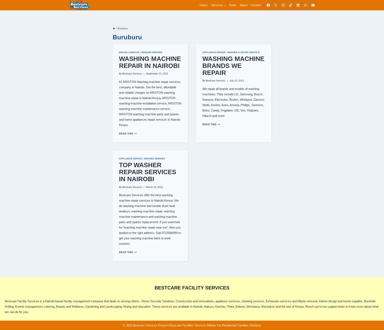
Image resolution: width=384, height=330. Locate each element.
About (243, 5)
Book (232, 5)
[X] (275, 5)
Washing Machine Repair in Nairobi (150, 62)
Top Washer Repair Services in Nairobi (147, 172)
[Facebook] (268, 5)
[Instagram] (283, 5)
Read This (128, 133)
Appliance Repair (213, 52)
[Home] (114, 28)
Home (204, 5)
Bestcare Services (132, 73)
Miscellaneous (129, 52)
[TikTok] (290, 5)
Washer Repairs (151, 52)
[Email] (313, 5)
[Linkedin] (298, 5)
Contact (256, 5)
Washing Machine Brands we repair (233, 65)
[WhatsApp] (305, 5)
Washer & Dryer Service (243, 52)
